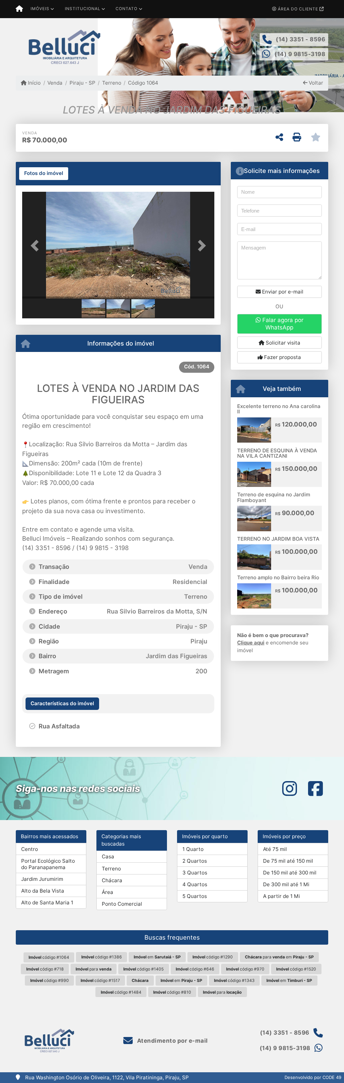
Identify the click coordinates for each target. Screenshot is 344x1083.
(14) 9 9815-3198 (299, 54)
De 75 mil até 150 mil (288, 861)
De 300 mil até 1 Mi (286, 884)
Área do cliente (297, 8)
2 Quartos (194, 861)
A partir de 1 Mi (281, 896)
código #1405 (143, 969)
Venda (54, 83)
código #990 (49, 980)
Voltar (315, 83)
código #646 (195, 969)
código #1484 (121, 992)
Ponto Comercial (122, 904)
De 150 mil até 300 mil (289, 872)
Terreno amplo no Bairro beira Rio (278, 577)
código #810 (172, 992)
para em (279, 956)
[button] (36, 246)
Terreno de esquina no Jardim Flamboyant (273, 497)
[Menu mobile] (19, 9)
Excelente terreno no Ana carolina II (278, 409)
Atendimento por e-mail (171, 1040)
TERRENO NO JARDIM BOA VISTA (278, 539)
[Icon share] (289, 788)
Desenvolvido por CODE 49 (313, 1077)
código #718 (45, 969)
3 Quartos (194, 872)
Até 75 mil (275, 849)
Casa (108, 856)
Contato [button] (126, 8)
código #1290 (212, 956)
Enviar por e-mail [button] (282, 291)
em (157, 956)
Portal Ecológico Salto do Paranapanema (48, 864)
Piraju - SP (82, 83)
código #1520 (296, 969)
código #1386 (101, 956)
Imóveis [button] (40, 8)
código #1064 (49, 957)
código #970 (245, 969)
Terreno (111, 83)
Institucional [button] (82, 8)
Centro (29, 849)
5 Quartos (194, 896)
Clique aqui (250, 642)
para (94, 969)
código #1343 (234, 980)
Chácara (112, 880)
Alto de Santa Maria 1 (47, 902)
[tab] (43, 173)
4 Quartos (194, 884)
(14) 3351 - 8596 (300, 39)
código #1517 (100, 980)
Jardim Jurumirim (42, 879)
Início (34, 83)
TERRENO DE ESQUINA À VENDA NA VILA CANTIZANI (277, 453)
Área (107, 892)
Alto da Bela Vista (42, 891)
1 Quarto (193, 849)
